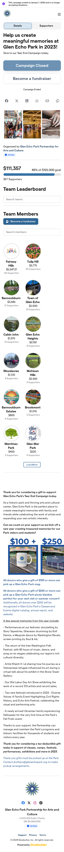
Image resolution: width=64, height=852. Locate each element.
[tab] (18, 26)
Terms (42, 835)
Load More (32, 464)
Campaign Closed (32, 65)
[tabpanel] (32, 401)
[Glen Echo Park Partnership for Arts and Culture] (7, 13)
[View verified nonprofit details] (9, 154)
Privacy (33, 835)
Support (22, 835)
